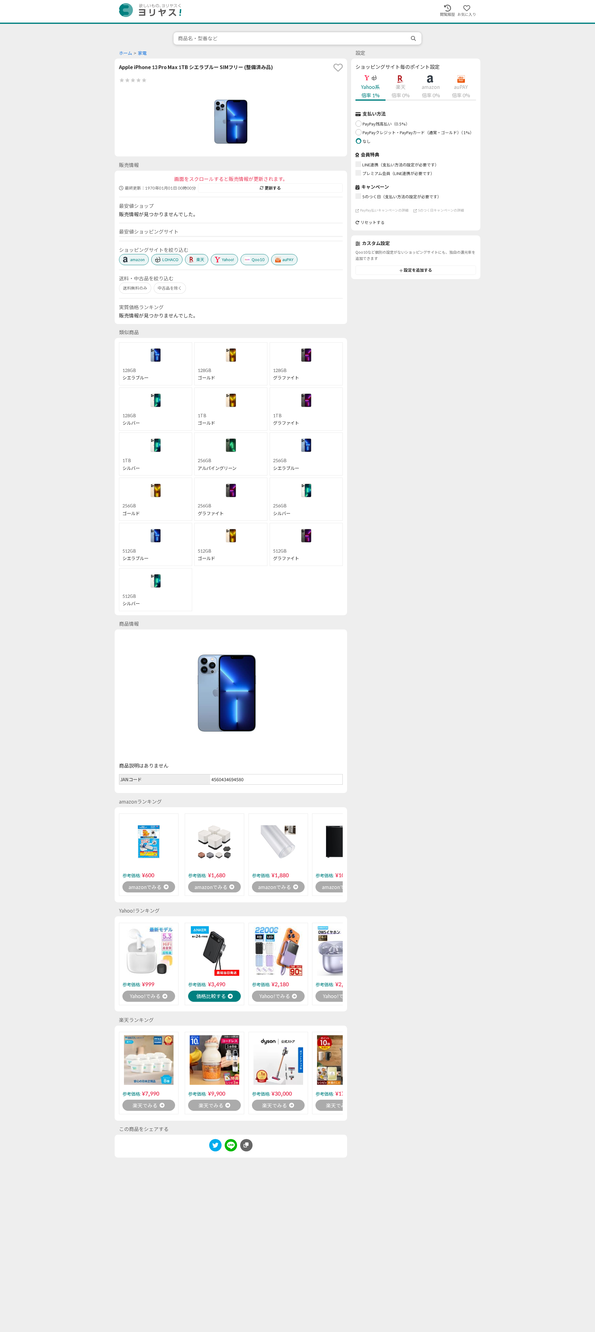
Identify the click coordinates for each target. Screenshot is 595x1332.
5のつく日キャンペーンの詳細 (441, 210)
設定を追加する (418, 270)
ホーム (125, 53)
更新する (273, 188)
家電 (142, 53)
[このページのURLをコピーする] (246, 1145)
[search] (414, 38)
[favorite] (338, 67)
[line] (231, 1146)
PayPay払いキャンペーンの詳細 (384, 210)
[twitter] (215, 1146)
